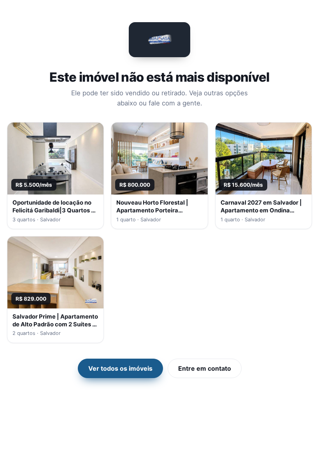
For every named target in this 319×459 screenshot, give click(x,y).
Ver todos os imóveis (120, 368)
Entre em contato (204, 368)
